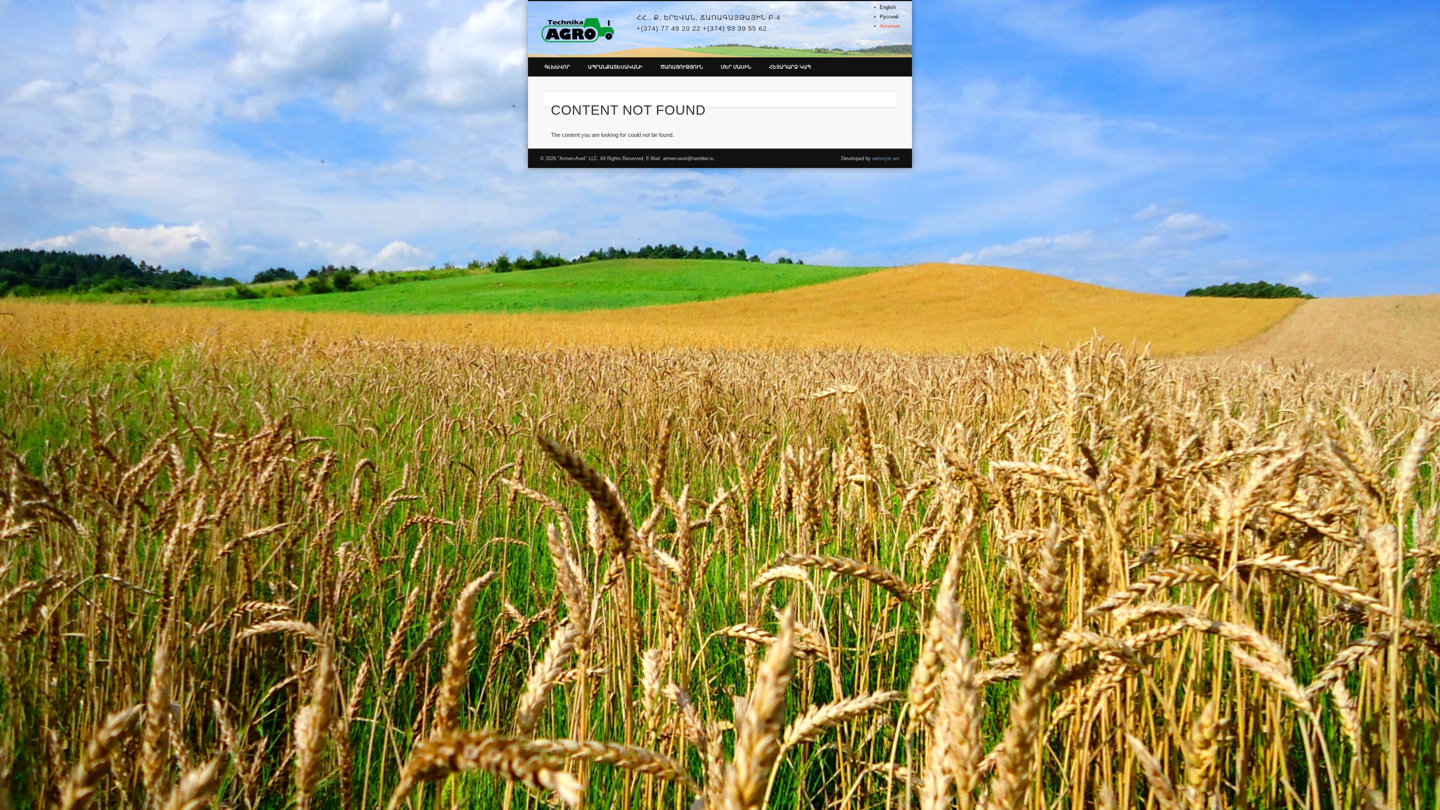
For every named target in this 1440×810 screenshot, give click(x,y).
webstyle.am (886, 158)
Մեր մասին (736, 67)
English (888, 7)
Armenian (890, 26)
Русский (889, 17)
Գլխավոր (557, 67)
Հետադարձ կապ (790, 67)
